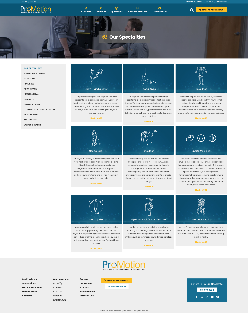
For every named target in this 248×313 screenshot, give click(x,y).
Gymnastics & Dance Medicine (39, 109)
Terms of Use (87, 295)
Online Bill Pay (221, 2)
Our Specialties (33, 68)
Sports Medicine (32, 104)
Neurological (31, 94)
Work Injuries (31, 114)
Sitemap (84, 287)
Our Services (29, 283)
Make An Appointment (213, 10)
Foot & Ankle (31, 78)
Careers (199, 2)
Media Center (29, 291)
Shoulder (29, 99)
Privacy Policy (87, 291)
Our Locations (60, 279)
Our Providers (29, 279)
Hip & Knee (29, 84)
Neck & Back (30, 89)
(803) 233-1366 (30, 2)
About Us (189, 2)
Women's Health (32, 125)
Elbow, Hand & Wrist (34, 73)
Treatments (30, 119)
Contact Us (209, 2)
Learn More (96, 118)
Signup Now (206, 290)
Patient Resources (32, 287)
